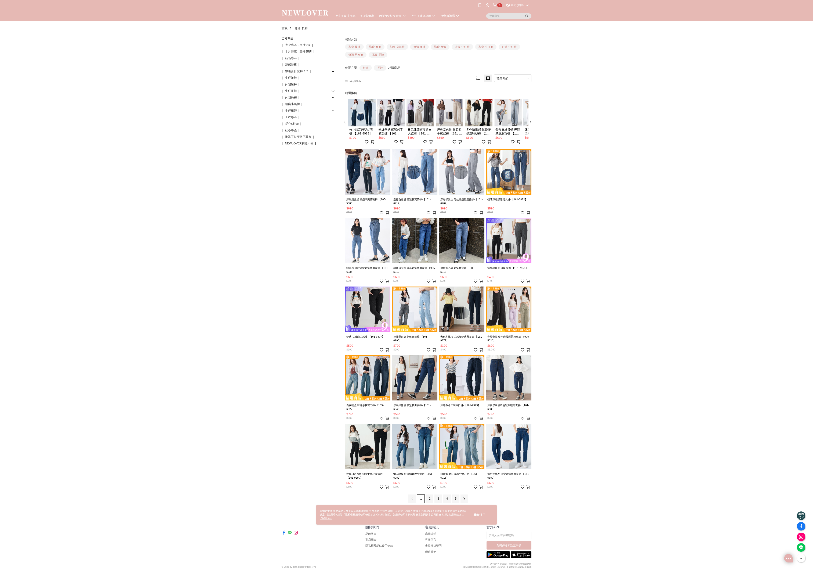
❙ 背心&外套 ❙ (292, 123)
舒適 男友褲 (355, 54)
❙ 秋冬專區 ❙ (291, 130)
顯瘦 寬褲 (375, 46)
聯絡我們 (430, 551)
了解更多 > (326, 518)
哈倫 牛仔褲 (462, 46)
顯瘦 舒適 (440, 46)
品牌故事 (370, 533)
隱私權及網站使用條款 (379, 545)
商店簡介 (370, 539)
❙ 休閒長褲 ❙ (291, 97)
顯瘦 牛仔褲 (485, 46)
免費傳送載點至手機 (508, 545)
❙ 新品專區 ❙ (291, 58)
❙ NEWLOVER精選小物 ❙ (299, 143)
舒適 (297, 28)
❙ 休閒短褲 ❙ (291, 84)
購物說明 (430, 533)
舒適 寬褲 (419, 46)
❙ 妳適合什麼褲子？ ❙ (297, 71)
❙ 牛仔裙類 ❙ (291, 110)
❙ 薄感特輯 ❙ (291, 64)
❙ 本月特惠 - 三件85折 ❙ (298, 51)
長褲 (305, 28)
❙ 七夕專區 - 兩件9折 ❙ (298, 45)
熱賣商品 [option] (502, 78)
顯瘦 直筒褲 (397, 46)
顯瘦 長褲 (354, 46)
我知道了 (479, 515)
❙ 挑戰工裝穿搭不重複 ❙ (298, 136)
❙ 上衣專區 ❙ (291, 117)
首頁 (285, 28)
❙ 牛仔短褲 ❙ (291, 77)
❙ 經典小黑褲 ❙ (292, 104)
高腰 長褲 (378, 54)
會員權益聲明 (433, 545)
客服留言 (430, 539)
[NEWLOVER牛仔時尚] (305, 11)
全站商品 (287, 38)
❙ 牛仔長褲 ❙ (291, 91)
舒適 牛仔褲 (509, 46)
